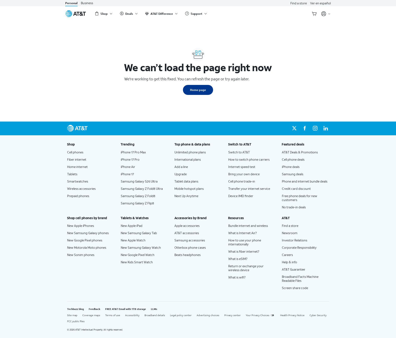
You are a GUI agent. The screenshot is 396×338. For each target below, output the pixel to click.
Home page (198, 90)
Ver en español (320, 3)
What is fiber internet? (243, 251)
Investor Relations (294, 240)
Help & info (289, 262)
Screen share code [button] (295, 288)
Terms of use (112, 315)
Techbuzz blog (75, 309)
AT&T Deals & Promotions (300, 152)
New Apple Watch (133, 240)
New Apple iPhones (80, 226)
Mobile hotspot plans (189, 188)
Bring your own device (244, 174)
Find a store (298, 3)
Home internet (77, 167)
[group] (90, 144)
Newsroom (289, 233)
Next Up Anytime (186, 196)
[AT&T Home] (76, 14)
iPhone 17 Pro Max (133, 152)
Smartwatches (77, 181)
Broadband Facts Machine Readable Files (300, 279)
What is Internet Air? (242, 233)
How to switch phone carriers (249, 159)
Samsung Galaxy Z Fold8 (138, 196)
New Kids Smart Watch (137, 262)
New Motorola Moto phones (86, 247)
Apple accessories (187, 226)
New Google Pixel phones (84, 240)
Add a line (181, 167)
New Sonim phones (80, 255)
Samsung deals (292, 174)
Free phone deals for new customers (299, 198)
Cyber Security (318, 315)
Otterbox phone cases (190, 247)
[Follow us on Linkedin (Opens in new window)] (325, 128)
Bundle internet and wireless (248, 226)
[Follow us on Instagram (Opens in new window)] (315, 128)
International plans (187, 159)
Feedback (94, 309)
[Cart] (314, 14)
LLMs (154, 309)
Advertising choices (208, 315)
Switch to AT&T (239, 152)
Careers (287, 255)
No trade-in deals (294, 207)
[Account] (325, 13)
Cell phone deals (293, 159)
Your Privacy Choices (257, 315)
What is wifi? (236, 277)
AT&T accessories (186, 233)
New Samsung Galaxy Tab (139, 233)
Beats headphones (187, 255)
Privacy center (232, 315)
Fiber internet (76, 159)
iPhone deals (291, 167)
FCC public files (76, 321)
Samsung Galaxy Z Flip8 (137, 203)
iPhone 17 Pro (130, 159)
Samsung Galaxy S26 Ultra (139, 181)
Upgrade (180, 174)
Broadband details (154, 315)
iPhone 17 (127, 174)
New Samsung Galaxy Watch (141, 247)
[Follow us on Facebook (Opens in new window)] (304, 128)
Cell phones (75, 152)
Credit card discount (296, 188)
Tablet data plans (186, 181)
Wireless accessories (81, 188)
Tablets (72, 174)
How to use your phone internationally (244, 242)
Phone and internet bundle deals (304, 181)
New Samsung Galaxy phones (88, 233)
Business (87, 3)
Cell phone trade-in (241, 181)
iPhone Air (128, 167)
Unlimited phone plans (190, 152)
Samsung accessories (189, 240)
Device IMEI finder (240, 196)
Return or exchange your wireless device (246, 268)
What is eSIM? (237, 259)
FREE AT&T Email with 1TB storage (125, 309)
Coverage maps (91, 315)
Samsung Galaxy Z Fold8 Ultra (142, 188)
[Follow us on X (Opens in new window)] (294, 128)
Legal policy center (181, 315)
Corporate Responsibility (299, 247)
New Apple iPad (131, 226)
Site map (72, 315)
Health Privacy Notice (292, 315)
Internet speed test (241, 167)
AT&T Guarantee (293, 269)
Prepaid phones (78, 196)
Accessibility (132, 315)
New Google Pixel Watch (137, 255)
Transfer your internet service (249, 188)
